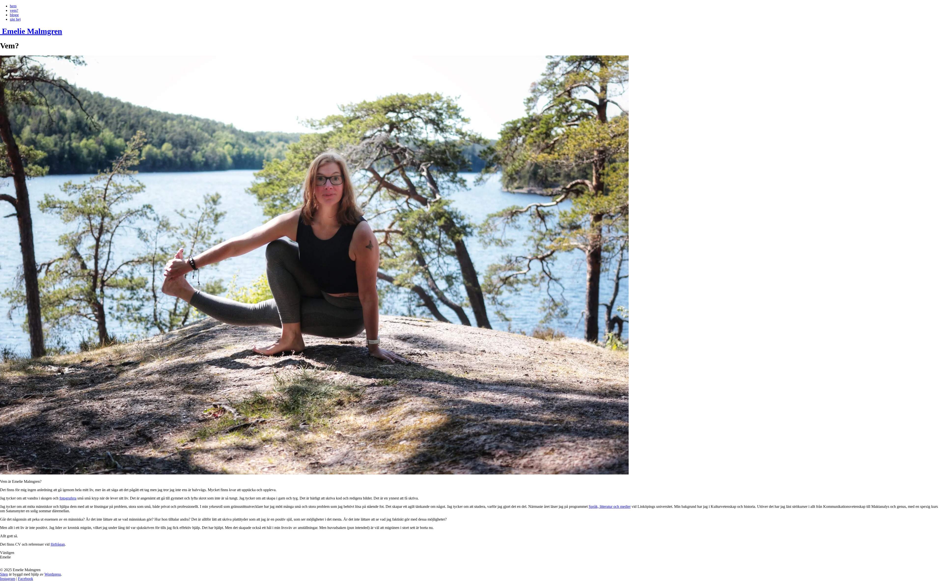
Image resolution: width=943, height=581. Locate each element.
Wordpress (52, 574)
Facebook (25, 579)
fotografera (67, 498)
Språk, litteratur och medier (610, 506)
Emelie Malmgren (32, 31)
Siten (4, 574)
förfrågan (58, 544)
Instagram (7, 579)
